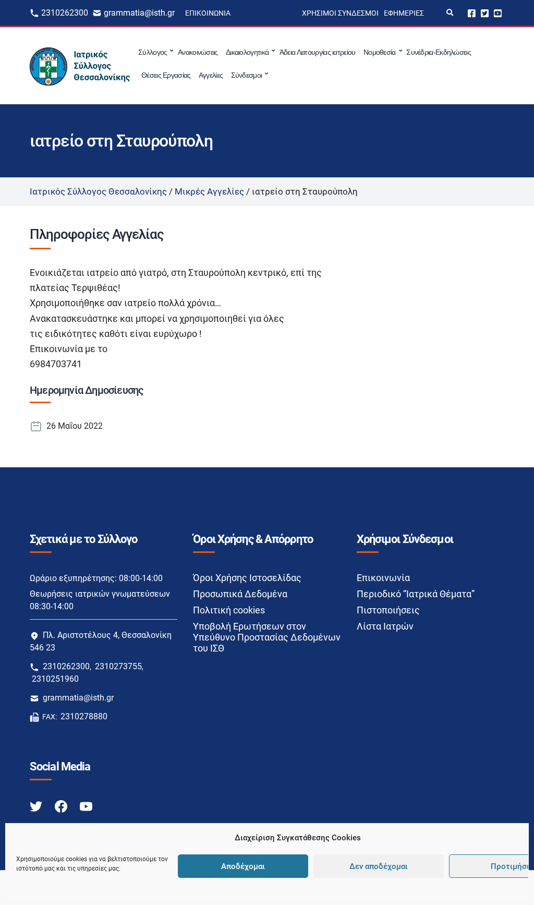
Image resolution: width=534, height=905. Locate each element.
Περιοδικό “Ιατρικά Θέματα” (416, 593)
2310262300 (64, 13)
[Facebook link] (62, 806)
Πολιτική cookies (229, 610)
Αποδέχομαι (243, 866)
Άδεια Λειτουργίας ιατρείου (318, 52)
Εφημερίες (404, 13)
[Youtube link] (86, 806)
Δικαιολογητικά (247, 52)
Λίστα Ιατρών (385, 626)
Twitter (484, 12)
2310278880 (83, 716)
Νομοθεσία (379, 52)
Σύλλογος (152, 52)
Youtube (497, 12)
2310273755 (118, 666)
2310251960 (55, 679)
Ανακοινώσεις (198, 52)
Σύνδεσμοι (246, 75)
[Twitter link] (37, 806)
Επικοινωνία (207, 13)
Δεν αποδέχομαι (378, 866)
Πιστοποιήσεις (388, 610)
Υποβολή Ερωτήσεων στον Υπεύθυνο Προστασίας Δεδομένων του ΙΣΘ (267, 637)
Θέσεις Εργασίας (166, 75)
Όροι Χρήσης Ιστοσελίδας (247, 577)
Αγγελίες (211, 75)
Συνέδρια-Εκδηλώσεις (438, 52)
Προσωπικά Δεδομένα (240, 593)
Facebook (471, 12)
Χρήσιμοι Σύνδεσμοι (340, 13)
